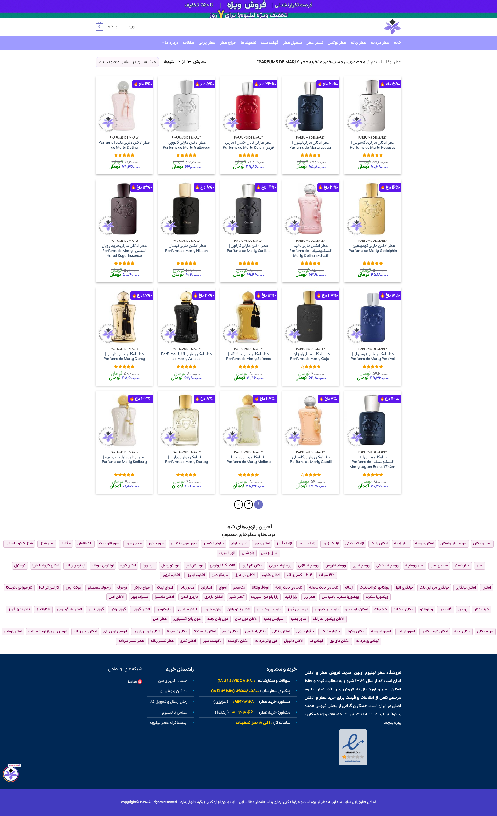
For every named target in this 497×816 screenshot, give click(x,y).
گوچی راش (118, 609)
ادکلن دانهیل (293, 641)
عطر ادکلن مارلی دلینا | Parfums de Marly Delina (124, 145)
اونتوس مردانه (103, 565)
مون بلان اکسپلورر (187, 619)
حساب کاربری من (172, 681)
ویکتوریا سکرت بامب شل (340, 596)
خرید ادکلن (485, 631)
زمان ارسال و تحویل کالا (168, 702)
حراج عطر (228, 42)
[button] (108, 27)
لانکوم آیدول (196, 575)
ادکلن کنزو (188, 641)
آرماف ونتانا (260, 587)
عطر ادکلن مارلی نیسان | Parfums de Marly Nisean (186, 248)
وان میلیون (212, 609)
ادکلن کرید (128, 565)
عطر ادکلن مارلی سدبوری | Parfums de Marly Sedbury (124, 460)
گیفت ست (269, 42)
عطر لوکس (337, 42)
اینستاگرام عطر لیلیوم (168, 723)
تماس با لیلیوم (174, 712)
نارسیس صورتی (327, 609)
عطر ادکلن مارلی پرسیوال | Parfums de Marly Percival (372, 356)
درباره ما (171, 42)
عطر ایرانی (207, 42)
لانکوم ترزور (171, 575)
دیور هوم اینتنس (184, 543)
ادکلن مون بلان (246, 619)
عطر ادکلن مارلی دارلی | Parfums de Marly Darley (186, 460)
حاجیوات (380, 609)
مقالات (188, 42)
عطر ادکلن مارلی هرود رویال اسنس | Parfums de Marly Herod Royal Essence (124, 251)
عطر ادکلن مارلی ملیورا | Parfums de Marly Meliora (248, 460)
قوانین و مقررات (173, 691)
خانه (397, 42)
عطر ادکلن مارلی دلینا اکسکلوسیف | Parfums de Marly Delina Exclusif (310, 251)
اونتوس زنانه (75, 565)
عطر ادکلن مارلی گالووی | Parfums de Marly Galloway (186, 145)
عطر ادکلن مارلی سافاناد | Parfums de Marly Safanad (248, 356)
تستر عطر (314, 42)
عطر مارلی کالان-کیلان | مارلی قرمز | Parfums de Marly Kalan (248, 145)
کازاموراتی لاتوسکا (19, 587)
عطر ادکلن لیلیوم (386, 62)
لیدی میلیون (187, 609)
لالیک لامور (331, 543)
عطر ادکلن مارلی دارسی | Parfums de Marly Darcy (124, 356)
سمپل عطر (292, 42)
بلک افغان (84, 543)
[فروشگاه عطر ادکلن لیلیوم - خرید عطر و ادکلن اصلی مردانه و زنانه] (379, 27)
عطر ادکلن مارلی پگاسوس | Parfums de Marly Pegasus (373, 145)
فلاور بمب (298, 619)
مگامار (66, 543)
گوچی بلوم (96, 609)
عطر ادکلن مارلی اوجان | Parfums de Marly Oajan (310, 356)
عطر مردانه (380, 42)
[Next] (238, 504)
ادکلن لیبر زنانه (85, 631)
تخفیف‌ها (248, 42)
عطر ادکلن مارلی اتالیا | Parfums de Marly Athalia (186, 356)
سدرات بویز (139, 596)
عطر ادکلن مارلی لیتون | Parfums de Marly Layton (310, 145)
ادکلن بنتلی (281, 631)
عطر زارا (309, 596)
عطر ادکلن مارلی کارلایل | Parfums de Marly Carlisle (249, 248)
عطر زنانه (358, 42)
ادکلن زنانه (462, 631)
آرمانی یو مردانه (367, 641)
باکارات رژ (43, 609)
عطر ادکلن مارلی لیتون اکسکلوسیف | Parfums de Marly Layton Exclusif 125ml (372, 462)
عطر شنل (47, 543)
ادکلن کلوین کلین (435, 631)
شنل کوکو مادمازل (19, 543)
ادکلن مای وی (339, 641)
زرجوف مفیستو (99, 587)
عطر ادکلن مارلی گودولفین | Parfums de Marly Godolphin (373, 248)
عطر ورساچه (414, 565)
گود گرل (20, 565)
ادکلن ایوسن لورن (147, 631)
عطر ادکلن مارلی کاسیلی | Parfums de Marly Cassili (311, 460)
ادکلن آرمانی (13, 631)
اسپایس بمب (274, 619)
